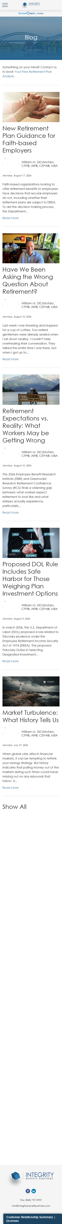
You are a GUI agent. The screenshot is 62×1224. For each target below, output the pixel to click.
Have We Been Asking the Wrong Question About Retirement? (27, 280)
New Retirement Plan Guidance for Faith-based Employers (28, 139)
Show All (14, 806)
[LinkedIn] (33, 1191)
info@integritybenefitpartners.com (31, 1205)
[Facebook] (28, 1191)
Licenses (12, 1220)
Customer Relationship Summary (29, 1217)
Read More (10, 218)
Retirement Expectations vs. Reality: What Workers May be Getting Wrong (25, 425)
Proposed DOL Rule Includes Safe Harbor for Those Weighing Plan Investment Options (30, 578)
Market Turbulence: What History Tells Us (30, 716)
